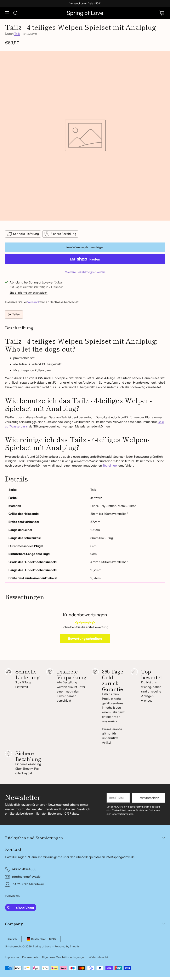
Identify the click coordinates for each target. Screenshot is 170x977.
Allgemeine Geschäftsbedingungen (63, 957)
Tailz (17, 34)
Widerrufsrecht (98, 957)
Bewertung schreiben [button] (85, 638)
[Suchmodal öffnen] (15, 13)
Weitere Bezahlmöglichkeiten (85, 272)
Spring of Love (42, 946)
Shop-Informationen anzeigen (28, 292)
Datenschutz (30, 957)
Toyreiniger (110, 465)
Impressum (12, 957)
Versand (33, 302)
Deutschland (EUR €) (43, 939)
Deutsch (12, 939)
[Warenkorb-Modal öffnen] (161, 13)
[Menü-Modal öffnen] (7, 13)
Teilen (16, 314)
